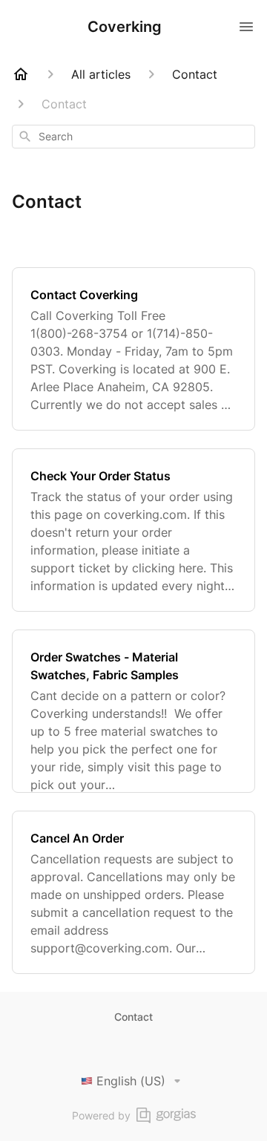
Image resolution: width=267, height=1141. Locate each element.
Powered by (101, 1115)
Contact (133, 1016)
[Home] (21, 74)
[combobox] (133, 136)
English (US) (130, 1080)
